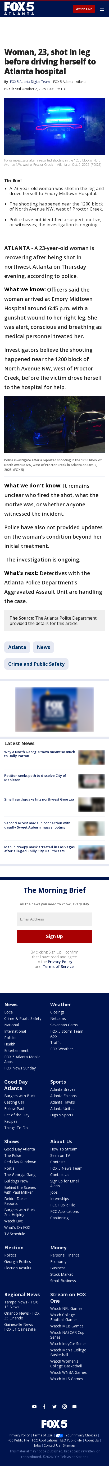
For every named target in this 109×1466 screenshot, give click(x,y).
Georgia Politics (17, 1261)
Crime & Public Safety (22, 1018)
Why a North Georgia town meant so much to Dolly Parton (39, 753)
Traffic (55, 1042)
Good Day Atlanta (16, 1085)
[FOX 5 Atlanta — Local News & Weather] (19, 8)
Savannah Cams (64, 1024)
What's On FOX (17, 1227)
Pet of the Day (16, 1114)
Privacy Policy (60, 961)
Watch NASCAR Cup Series (67, 1335)
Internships (59, 1198)
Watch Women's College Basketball (66, 1363)
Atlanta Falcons (63, 1095)
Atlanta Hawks (62, 1102)
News (43, 647)
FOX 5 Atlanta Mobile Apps (22, 1059)
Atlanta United (62, 1108)
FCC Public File (62, 1204)
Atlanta (81, 81)
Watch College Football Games (64, 1317)
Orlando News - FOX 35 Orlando (21, 1315)
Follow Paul (14, 1108)
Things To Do (16, 1127)
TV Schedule (14, 1233)
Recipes (10, 1121)
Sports (58, 1082)
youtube (34, 1406)
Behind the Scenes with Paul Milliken (20, 1190)
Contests (58, 1161)
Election (14, 1247)
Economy (58, 1261)
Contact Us (59, 1174)
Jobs (54, 1192)
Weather (60, 1004)
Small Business (63, 1280)
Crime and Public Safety (36, 664)
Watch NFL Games (66, 1308)
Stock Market (61, 1274)
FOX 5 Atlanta (63, 81)
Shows (11, 1141)
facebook (44, 1406)
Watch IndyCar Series (68, 1343)
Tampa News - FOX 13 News (21, 1304)
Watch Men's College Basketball (68, 1352)
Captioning (59, 1217)
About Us (61, 1141)
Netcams (58, 1018)
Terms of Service (58, 966)
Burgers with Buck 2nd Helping (19, 1212)
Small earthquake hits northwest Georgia (39, 799)
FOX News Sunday (20, 1068)
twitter (54, 1406)
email (74, 1406)
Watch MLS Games (66, 1378)
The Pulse (12, 1155)
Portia (9, 1168)
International (15, 1031)
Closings (57, 1012)
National (11, 1024)
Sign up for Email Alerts (64, 1183)
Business (58, 1267)
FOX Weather (61, 1048)
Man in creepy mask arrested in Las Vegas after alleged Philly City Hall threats (39, 849)
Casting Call (14, 1102)
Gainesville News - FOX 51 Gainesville (20, 1327)
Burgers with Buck (19, 1095)
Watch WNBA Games (68, 1372)
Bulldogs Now (16, 1181)
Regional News (22, 1294)
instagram (64, 1406)
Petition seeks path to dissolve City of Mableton (35, 777)
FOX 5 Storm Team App (66, 1034)
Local (8, 1012)
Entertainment (16, 1050)
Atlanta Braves (62, 1089)
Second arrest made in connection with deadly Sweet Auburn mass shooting (37, 825)
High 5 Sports (61, 1114)
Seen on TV (60, 1155)
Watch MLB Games (67, 1325)
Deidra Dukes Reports (16, 1201)
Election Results (17, 1267)
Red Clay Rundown (20, 1161)
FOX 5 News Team (66, 1168)
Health (9, 1044)
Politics (10, 1037)
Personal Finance (65, 1255)
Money (58, 1247)
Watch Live (84, 9)
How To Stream (64, 1149)
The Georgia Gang (19, 1174)
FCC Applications (64, 1211)
